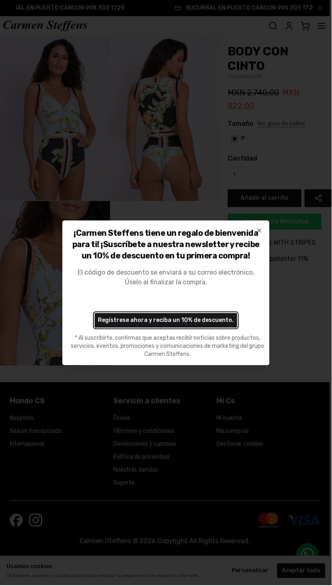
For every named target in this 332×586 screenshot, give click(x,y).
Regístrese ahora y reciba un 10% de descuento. (166, 320)
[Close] (259, 230)
